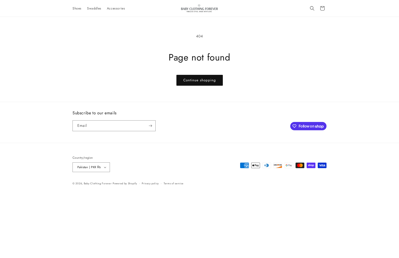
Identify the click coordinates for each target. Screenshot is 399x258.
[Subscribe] (150, 125)
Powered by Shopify (125, 183)
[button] (312, 8)
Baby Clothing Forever (98, 183)
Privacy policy (150, 183)
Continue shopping (199, 80)
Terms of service (174, 183)
